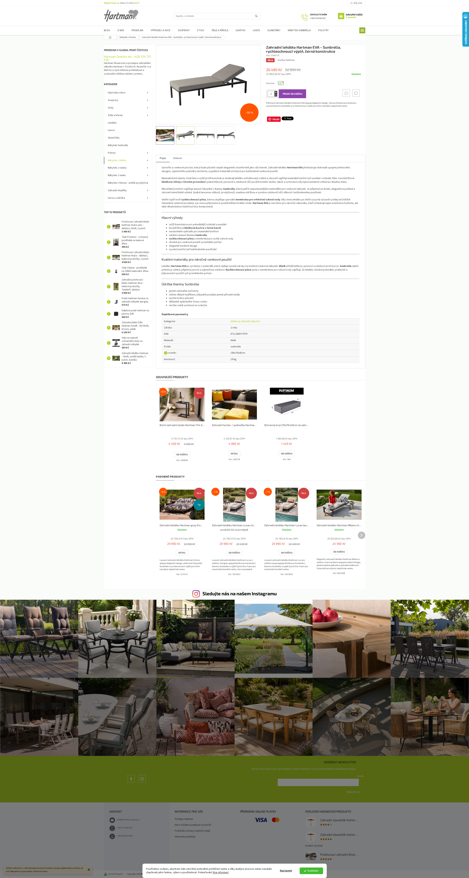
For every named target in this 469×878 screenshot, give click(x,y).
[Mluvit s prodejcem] (356, 93)
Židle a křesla (115, 115)
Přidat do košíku (292, 93)
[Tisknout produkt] (346, 93)
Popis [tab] (163, 158)
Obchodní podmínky (185, 836)
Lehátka (112, 123)
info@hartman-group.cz (128, 819)
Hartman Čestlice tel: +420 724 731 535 (127, 58)
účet (136, 3)
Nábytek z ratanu (117, 168)
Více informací (221, 872)
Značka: (286, 60)
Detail (234, 453)
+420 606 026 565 (124, 835)
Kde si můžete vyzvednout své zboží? (193, 825)
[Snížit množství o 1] (275, 95)
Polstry (112, 153)
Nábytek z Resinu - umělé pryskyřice (128, 183)
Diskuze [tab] (177, 158)
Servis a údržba (116, 198)
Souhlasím (313, 870)
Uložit (276, 119)
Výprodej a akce (116, 92)
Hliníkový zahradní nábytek (245, 321)
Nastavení (286, 871)
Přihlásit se (353, 792)
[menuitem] (107, 30)
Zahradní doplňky (117, 190)
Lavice (111, 130)
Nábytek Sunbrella (118, 145)
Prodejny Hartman (184, 819)
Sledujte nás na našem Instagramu (240, 593)
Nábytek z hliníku (117, 160)
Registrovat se (111, 3)
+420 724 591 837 (124, 827)
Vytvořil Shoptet (115, 874)
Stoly (111, 108)
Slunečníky (114, 138)
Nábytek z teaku (117, 175)
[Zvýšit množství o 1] (275, 92)
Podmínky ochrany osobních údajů (192, 831)
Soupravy (113, 100)
